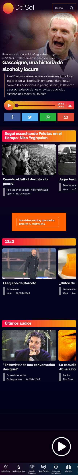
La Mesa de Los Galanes (56, 472)
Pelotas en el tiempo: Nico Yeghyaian (24, 54)
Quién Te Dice (44, 471)
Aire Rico (68, 471)
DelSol (24, 7)
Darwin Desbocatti (32, 472)
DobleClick (5, 471)
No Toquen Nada (19, 471)
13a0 (54, 54)
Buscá (59, 8)
